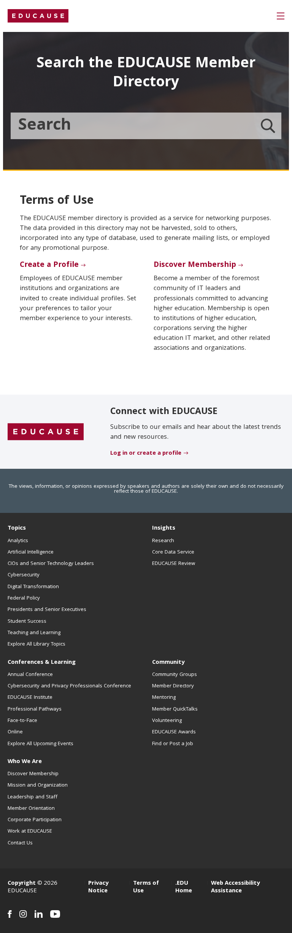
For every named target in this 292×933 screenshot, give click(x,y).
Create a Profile (49, 265)
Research (163, 541)
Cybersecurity (24, 575)
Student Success (27, 621)
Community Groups (174, 675)
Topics (17, 528)
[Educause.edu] (46, 432)
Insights (163, 528)
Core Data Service (173, 552)
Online (15, 732)
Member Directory (173, 686)
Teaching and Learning (34, 633)
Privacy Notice (98, 887)
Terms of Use (146, 887)
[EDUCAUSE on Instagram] (23, 914)
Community (168, 663)
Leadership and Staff (32, 797)
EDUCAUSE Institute (30, 697)
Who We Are (25, 762)
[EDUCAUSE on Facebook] (10, 914)
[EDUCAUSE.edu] (38, 16)
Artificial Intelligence (31, 552)
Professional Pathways (35, 709)
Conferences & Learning (42, 663)
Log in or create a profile (145, 454)
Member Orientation (31, 808)
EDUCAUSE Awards (174, 732)
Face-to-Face (22, 721)
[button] (280, 16)
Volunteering (167, 721)
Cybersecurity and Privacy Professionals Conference (69, 686)
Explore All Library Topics (36, 644)
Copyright (22, 884)
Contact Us (20, 843)
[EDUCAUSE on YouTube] (55, 914)
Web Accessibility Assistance (235, 887)
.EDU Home (183, 887)
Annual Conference (30, 675)
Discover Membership (195, 265)
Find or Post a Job (172, 744)
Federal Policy (24, 598)
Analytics (18, 541)
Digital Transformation (33, 587)
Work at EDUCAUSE (30, 831)
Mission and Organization (38, 785)
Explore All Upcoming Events (40, 744)
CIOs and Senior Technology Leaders (51, 564)
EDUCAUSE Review (173, 564)
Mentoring (164, 697)
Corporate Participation (35, 820)
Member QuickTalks (175, 709)
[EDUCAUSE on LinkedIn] (39, 914)
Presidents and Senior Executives (47, 610)
